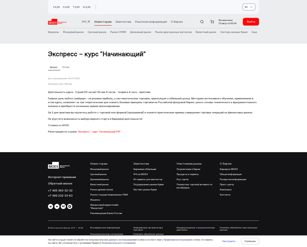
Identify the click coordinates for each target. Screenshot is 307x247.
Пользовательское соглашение (106, 234)
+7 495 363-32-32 (60, 190)
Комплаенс (226, 189)
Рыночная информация (151, 21)
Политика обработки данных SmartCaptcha (148, 235)
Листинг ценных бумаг (145, 189)
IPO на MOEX (140, 174)
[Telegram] (50, 206)
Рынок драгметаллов (101, 189)
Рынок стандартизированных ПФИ (109, 194)
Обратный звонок (60, 183)
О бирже (177, 21)
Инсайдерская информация (105, 228)
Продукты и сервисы (188, 174)
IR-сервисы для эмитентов (147, 179)
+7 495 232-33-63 (60, 195)
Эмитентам (123, 21)
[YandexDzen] (69, 206)
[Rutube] (63, 206)
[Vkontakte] (56, 206)
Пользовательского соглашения (118, 242)
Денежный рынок (99, 179)
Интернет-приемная (62, 177)
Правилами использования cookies (182, 239)
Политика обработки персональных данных (238, 229)
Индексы (95, 199)
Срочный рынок (98, 174)
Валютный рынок (99, 184)
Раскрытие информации (233, 179)
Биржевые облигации (144, 169)
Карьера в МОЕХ (229, 169)
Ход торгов (182, 179)
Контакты (225, 194)
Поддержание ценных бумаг (148, 184)
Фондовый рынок (99, 169)
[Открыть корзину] (212, 22)
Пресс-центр (227, 184)
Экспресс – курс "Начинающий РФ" (99, 131)
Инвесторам (103, 21)
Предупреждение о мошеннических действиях (196, 229)
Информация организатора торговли (148, 229)
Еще (254, 32)
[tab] (54, 67)
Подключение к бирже (188, 169)
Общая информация (231, 174)
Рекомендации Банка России (106, 213)
